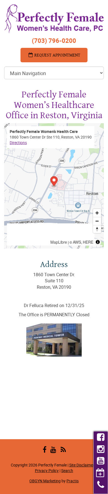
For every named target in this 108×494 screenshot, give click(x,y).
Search (67, 470)
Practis (72, 480)
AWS (77, 242)
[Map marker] (54, 181)
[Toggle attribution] (97, 242)
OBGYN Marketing (45, 480)
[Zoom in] (97, 213)
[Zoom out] (97, 221)
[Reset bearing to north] (97, 229)
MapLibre (58, 242)
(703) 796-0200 (54, 40)
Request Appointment (56, 55)
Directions (18, 142)
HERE (88, 242)
